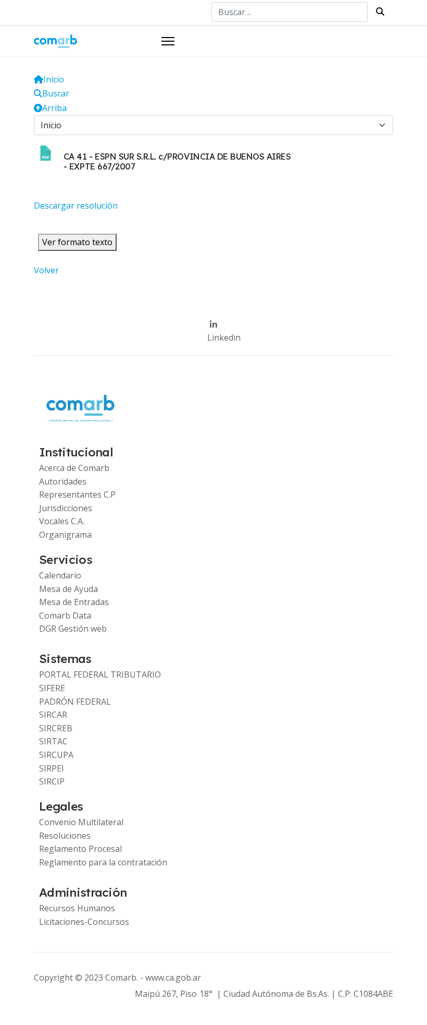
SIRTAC (53, 741)
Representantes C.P (77, 494)
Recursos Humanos (77, 908)
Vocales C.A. (61, 521)
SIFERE (52, 688)
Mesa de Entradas (74, 602)
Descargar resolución (76, 205)
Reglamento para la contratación (103, 862)
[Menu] (167, 41)
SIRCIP (52, 781)
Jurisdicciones (65, 508)
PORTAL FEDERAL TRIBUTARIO (100, 674)
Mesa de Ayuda (68, 589)
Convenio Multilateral (81, 822)
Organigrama (65, 534)
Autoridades (62, 481)
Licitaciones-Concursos (84, 921)
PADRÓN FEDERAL (75, 701)
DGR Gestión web (73, 628)
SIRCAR (53, 714)
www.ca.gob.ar (173, 977)
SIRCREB (55, 728)
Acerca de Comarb (74, 468)
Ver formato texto (77, 242)
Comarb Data (65, 615)
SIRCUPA (56, 755)
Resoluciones (65, 835)
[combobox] (289, 12)
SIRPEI (51, 768)
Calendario (60, 575)
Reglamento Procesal (80, 848)
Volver (46, 270)
